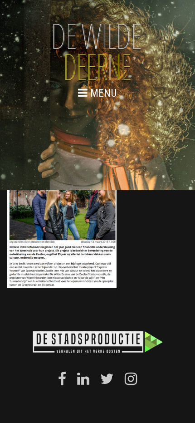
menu (102, 92)
